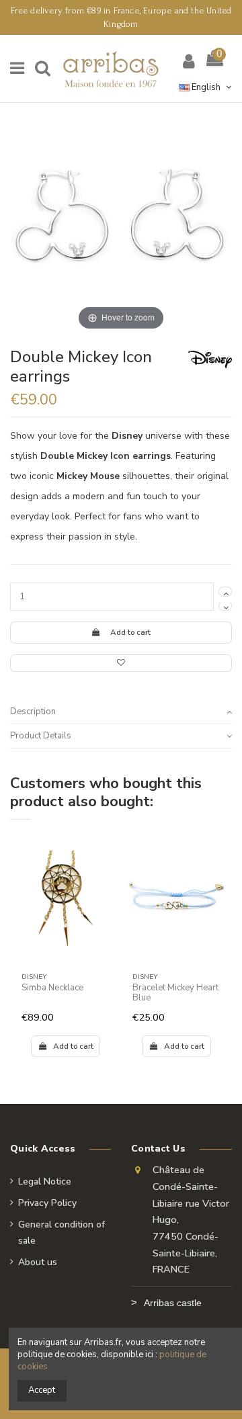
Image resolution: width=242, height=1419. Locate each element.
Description (33, 711)
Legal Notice (44, 1181)
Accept (41, 1390)
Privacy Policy (47, 1203)
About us (37, 1262)
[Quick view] (106, 878)
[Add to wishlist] (121, 663)
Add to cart (130, 632)
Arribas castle (173, 1302)
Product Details (40, 736)
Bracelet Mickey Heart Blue (175, 993)
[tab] (121, 712)
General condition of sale (61, 1232)
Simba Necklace (52, 988)
